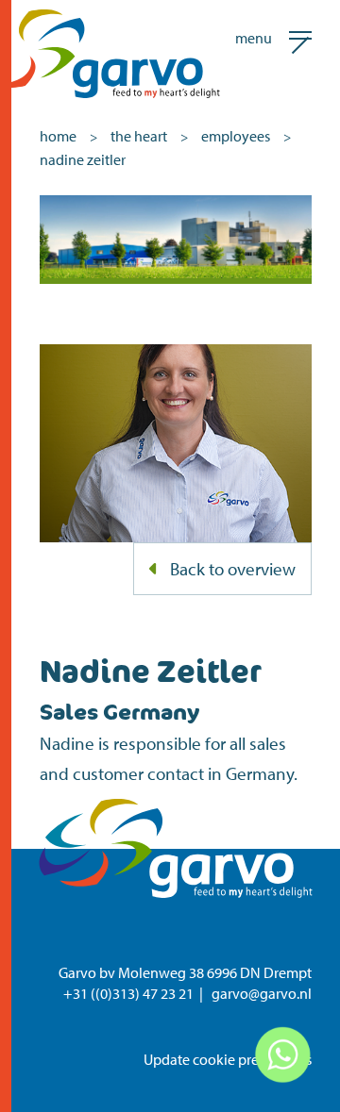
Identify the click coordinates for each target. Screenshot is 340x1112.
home (58, 135)
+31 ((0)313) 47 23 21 (128, 993)
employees (235, 135)
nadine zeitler (83, 159)
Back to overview (233, 568)
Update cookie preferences (228, 1059)
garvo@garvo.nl (262, 993)
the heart (138, 135)
